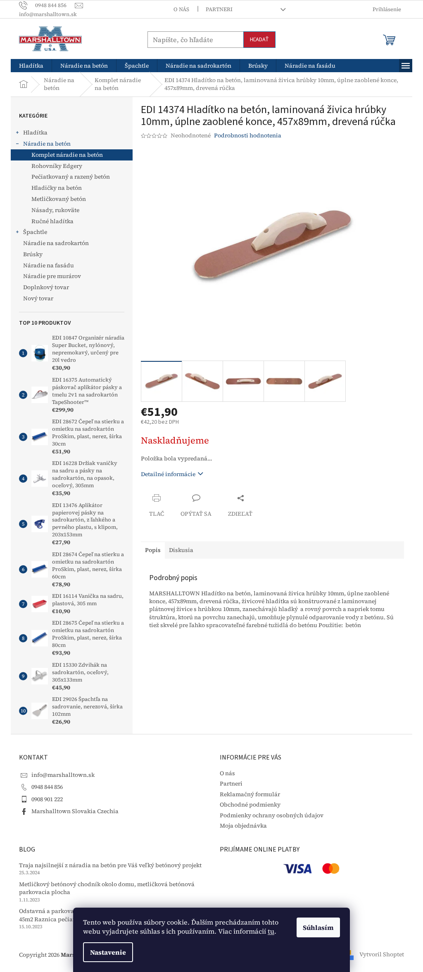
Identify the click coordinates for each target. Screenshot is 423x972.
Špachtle (35, 232)
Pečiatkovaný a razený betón (70, 176)
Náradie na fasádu (48, 265)
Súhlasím (318, 927)
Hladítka (35, 132)
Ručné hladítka (52, 221)
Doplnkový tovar (46, 287)
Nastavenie (108, 952)
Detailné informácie (168, 474)
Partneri (219, 9)
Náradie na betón (47, 143)
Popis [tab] (153, 550)
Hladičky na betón (56, 188)
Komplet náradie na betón (67, 155)
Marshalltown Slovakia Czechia (75, 811)
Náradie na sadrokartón (56, 243)
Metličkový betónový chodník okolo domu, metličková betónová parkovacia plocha (107, 888)
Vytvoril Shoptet (381, 954)
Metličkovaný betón (58, 199)
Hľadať (259, 39)
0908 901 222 (47, 799)
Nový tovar (38, 298)
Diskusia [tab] (181, 550)
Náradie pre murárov (52, 276)
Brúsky (33, 254)
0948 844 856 (47, 787)
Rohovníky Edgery (56, 166)
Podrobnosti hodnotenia (247, 135)
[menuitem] (31, 65)
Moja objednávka (243, 825)
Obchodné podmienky (250, 804)
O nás (181, 9)
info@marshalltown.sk (63, 775)
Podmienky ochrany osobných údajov (271, 815)
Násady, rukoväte (55, 210)
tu (271, 931)
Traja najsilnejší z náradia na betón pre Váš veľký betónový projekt (110, 865)
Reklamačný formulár (250, 794)
